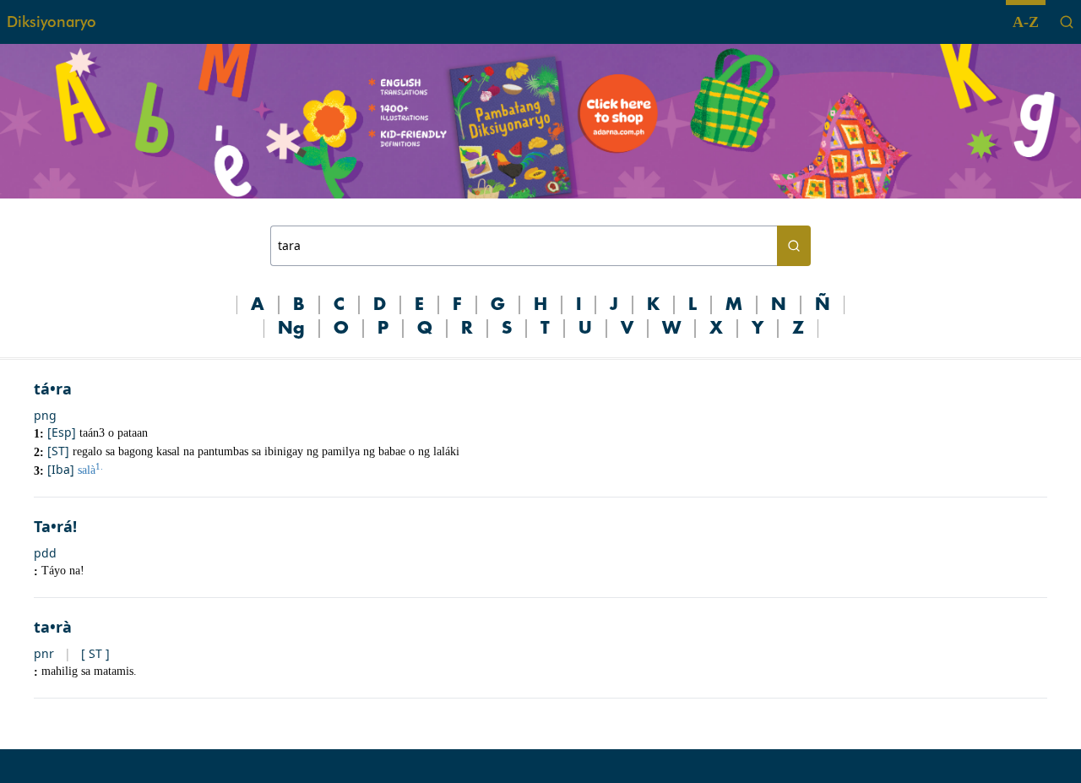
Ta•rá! (55, 526)
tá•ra (53, 388)
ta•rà (53, 627)
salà (90, 470)
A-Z (1026, 22)
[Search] (1066, 22)
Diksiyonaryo (51, 21)
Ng (291, 328)
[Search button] (794, 246)
